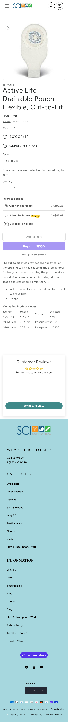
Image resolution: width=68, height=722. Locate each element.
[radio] (6, 206)
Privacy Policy (15, 640)
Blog (9, 609)
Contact (12, 531)
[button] (7, 6)
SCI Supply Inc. (19, 709)
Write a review (34, 406)
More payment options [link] (34, 254)
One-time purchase (21, 205)
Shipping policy (17, 714)
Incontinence (15, 491)
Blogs (10, 539)
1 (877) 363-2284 (18, 462)
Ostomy (12, 499)
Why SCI (12, 515)
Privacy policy (36, 714)
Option (6, 154)
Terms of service (54, 714)
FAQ (9, 593)
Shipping (7, 121)
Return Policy (15, 625)
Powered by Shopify (37, 709)
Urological (13, 483)
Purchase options (13, 198)
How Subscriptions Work (21, 546)
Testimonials (14, 523)
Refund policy (58, 709)
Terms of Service (17, 633)
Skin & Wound (15, 507)
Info (9, 577)
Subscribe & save (24, 215)
